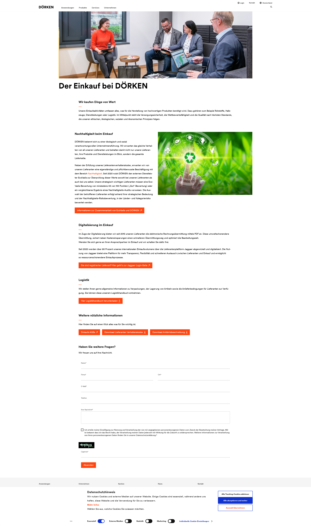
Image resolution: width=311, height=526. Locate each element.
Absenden (88, 465)
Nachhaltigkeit (95, 173)
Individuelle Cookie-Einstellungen (194, 521)
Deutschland (267, 3)
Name (83, 363)
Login (242, 3)
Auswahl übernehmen (235, 508)
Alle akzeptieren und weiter (235, 500)
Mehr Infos (93, 504)
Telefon (84, 398)
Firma (83, 375)
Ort (159, 375)
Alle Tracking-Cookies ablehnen (235, 494)
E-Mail (83, 386)
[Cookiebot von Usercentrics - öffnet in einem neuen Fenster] (71, 521)
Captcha (84, 452)
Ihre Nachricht (86, 410)
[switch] (128, 521)
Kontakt (252, 3)
